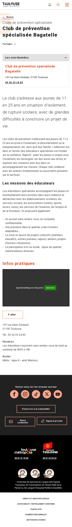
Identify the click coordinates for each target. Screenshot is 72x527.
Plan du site (36, 509)
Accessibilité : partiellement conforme (36, 504)
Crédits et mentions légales (36, 499)
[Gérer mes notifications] (49, 4)
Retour (10, 17)
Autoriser (50, 288)
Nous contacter (22, 421)
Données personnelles (36, 515)
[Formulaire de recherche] (58, 4)
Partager (8, 44)
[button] (67, 4)
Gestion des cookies (36, 520)
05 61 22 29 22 (49, 458)
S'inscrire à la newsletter (36, 409)
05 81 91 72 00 (21, 458)
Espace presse (54, 421)
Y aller (12, 314)
